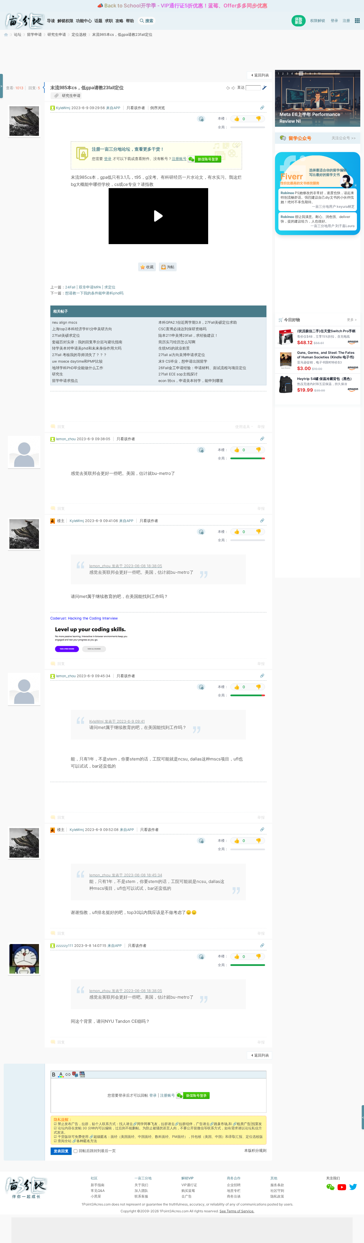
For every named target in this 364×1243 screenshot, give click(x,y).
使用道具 (242, 427)
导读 (51, 20)
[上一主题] (228, 88)
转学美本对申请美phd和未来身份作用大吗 (86, 348)
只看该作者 (136, 108)
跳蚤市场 (221, 1124)
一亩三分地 (6, 34)
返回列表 (261, 75)
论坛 (17, 34)
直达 (241, 87)
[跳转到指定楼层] (264, 87)
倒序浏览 (157, 108)
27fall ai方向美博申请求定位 (181, 355)
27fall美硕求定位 (66, 335)
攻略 (119, 20)
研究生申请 (56, 34)
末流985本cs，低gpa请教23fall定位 (122, 34)
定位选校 (79, 34)
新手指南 (97, 1185)
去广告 (186, 1196)
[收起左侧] (44, 87)
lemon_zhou (66, 439)
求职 (109, 20)
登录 (334, 20)
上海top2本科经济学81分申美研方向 (82, 329)
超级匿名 (100, 1136)
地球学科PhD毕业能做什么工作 (77, 368)
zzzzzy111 (64, 945)
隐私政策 (277, 1196)
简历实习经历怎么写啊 (176, 342)
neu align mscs (64, 322)
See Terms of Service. (237, 1211)
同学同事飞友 (147, 1124)
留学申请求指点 (65, 381)
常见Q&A (98, 1190)
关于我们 (141, 1185)
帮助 (130, 20)
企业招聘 (234, 1185)
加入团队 (141, 1190)
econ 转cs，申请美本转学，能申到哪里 (190, 381)
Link (68, 1074)
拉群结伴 (186, 1124)
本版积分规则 (255, 1150)
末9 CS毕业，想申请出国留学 (182, 361)
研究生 (57, 374)
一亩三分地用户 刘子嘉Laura (333, 226)
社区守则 (277, 1190)
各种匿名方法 (86, 1141)
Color (61, 1074)
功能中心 (84, 20)
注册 (346, 20)
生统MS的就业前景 (174, 348)
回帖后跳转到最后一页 (97, 1151)
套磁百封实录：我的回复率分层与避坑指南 (87, 342)
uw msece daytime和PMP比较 (77, 361)
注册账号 (179, 158)
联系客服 (141, 1196)
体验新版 (298, 20)
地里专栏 (234, 1190)
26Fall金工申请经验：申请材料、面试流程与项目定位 (202, 368)
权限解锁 (317, 20)
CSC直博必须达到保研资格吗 (182, 329)
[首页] (25, 20)
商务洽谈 (234, 1196)
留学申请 (34, 34)
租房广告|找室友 (249, 1124)
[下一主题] (233, 88)
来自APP (113, 108)
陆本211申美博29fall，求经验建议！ (188, 335)
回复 (61, 427)
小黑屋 (96, 1196)
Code (82, 1074)
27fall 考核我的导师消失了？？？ (79, 355)
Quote (75, 1074)
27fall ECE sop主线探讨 (178, 374)
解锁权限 (65, 20)
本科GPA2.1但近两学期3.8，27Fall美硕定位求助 (197, 322)
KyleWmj (63, 108)
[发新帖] (15, 74)
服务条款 (277, 1185)
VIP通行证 (189, 1185)
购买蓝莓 (188, 1190)
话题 (98, 20)
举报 (261, 427)
